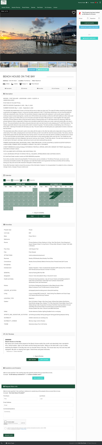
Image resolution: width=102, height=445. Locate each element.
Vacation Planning (16, 7)
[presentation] (2, 35)
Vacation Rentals (6, 7)
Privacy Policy (23, 429)
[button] (4, 11)
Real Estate (40, 7)
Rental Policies (25, 7)
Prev (32, 216)
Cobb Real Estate (82, 443)
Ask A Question (38, 378)
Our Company (48, 7)
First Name (6, 396)
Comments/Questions (9, 409)
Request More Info (90, 38)
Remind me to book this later (89, 27)
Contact (55, 7)
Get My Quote (89, 23)
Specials (33, 7)
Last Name (42, 396)
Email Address (7, 402)
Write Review (44, 359)
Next (44, 216)
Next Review (32, 359)
